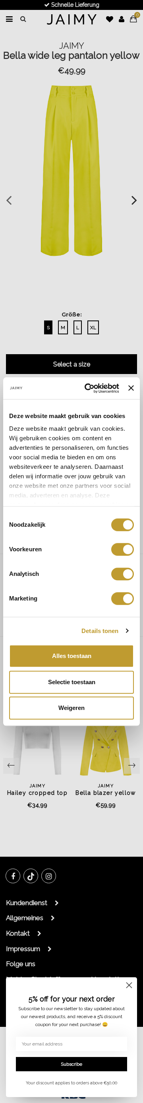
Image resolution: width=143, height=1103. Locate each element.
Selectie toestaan (71, 682)
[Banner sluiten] (131, 388)
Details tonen (99, 630)
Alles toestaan (71, 655)
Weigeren (71, 707)
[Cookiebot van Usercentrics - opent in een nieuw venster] (88, 388)
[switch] (122, 549)
